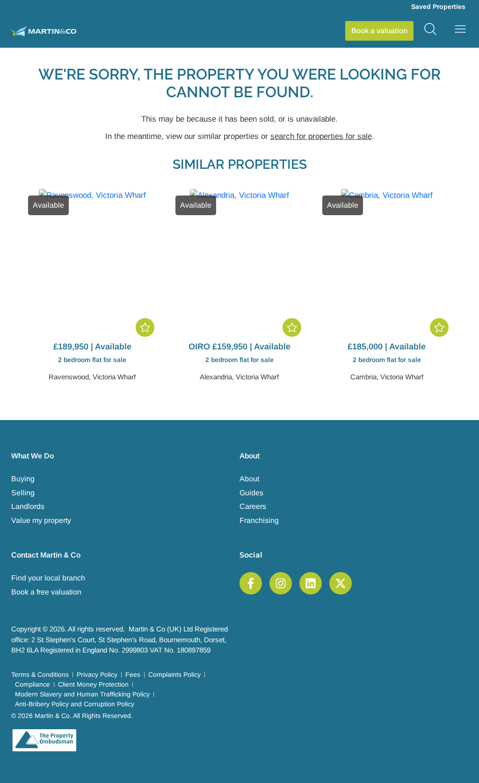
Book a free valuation (46, 592)
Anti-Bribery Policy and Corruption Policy (74, 704)
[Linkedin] (310, 583)
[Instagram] (280, 583)
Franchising (259, 520)
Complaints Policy (174, 674)
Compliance (32, 684)
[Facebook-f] (251, 583)
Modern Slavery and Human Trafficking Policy (82, 694)
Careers (253, 506)
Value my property (41, 520)
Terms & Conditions (40, 674)
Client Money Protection (93, 684)
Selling (23, 493)
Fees (132, 674)
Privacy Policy (97, 674)
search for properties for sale (321, 136)
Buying (23, 479)
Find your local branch (48, 578)
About (249, 479)
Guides (251, 493)
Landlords (27, 506)
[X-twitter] (340, 583)
